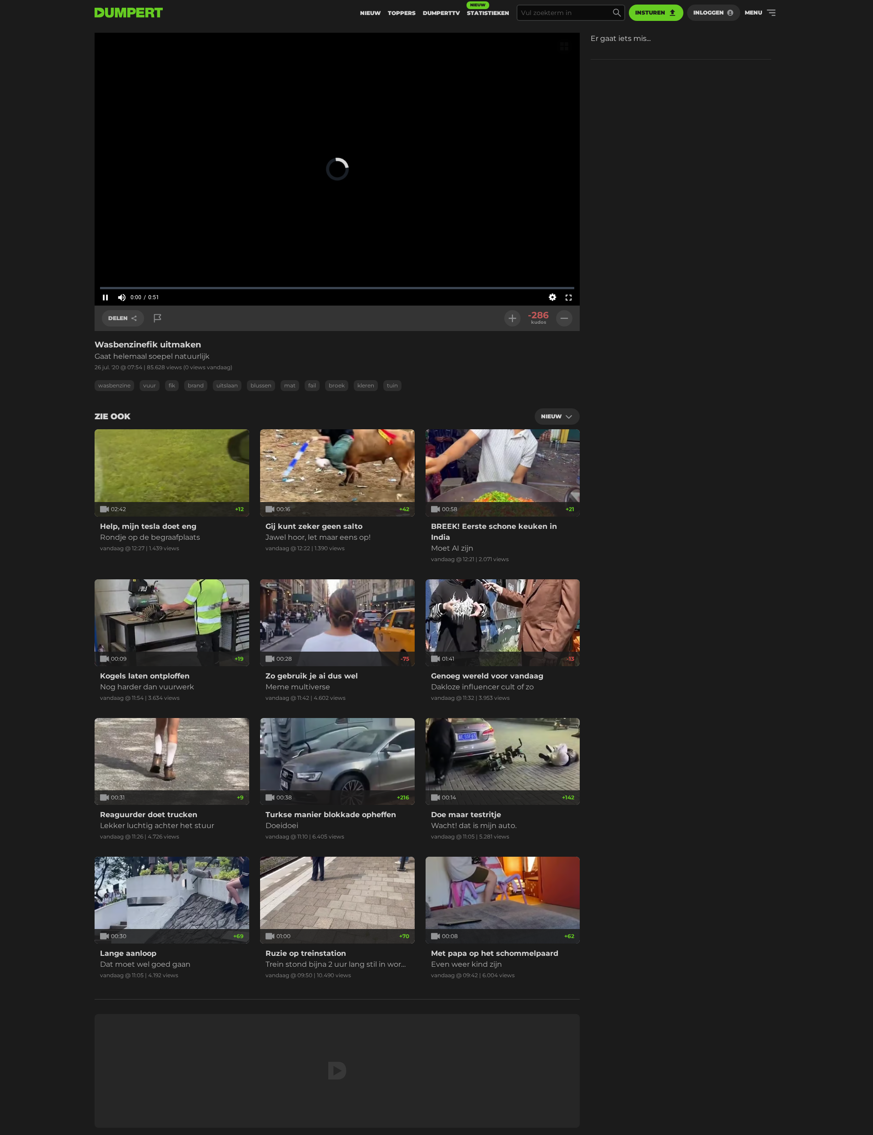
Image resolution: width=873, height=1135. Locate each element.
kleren (365, 385)
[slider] (337, 288)
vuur (149, 385)
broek (337, 385)
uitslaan (227, 385)
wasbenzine (114, 385)
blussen (261, 385)
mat (290, 385)
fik (172, 385)
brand (196, 385)
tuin (392, 385)
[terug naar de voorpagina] (129, 13)
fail (312, 385)
